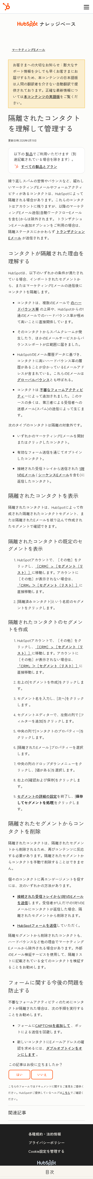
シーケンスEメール (53, 474)
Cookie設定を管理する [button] (46, 1151)
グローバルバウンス (33, 379)
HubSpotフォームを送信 (37, 925)
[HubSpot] (6, 6)
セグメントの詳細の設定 (37, 796)
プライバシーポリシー (46, 1142)
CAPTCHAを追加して (52, 1025)
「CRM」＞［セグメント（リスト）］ (48, 585)
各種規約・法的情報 (44, 1134)
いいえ (42, 1074)
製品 (29, 154)
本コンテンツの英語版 (42, 96)
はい (19, 1074)
